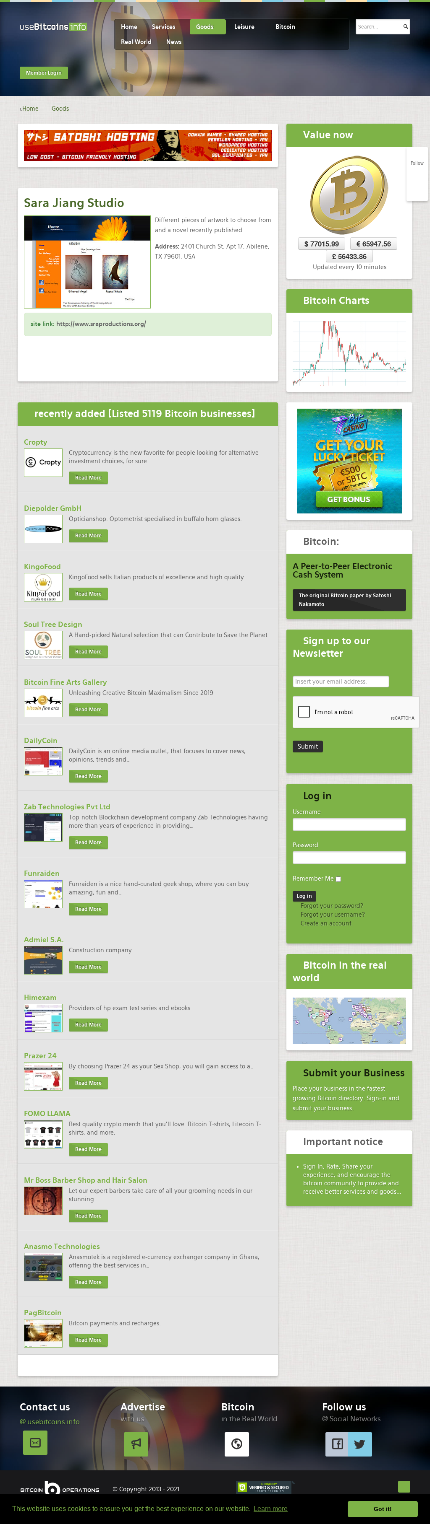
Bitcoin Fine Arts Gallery (65, 682)
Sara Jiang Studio (74, 203)
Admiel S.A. (44, 940)
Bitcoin (285, 26)
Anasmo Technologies (62, 1246)
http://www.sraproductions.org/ (101, 324)
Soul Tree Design (53, 624)
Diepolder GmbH (52, 508)
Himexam (40, 997)
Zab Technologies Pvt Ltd (67, 807)
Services (163, 26)
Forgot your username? (332, 914)
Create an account (325, 923)
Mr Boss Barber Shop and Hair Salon (85, 1180)
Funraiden (42, 873)
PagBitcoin (43, 1313)
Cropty (35, 442)
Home (129, 26)
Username (307, 812)
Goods (204, 26)
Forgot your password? (331, 905)
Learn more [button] (271, 1508)
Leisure (244, 26)
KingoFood (42, 566)
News (173, 42)
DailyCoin (41, 740)
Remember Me (313, 878)
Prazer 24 (40, 1056)
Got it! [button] (383, 1509)
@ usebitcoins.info (50, 1422)
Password (305, 845)
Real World (136, 42)
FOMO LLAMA (47, 1113)
